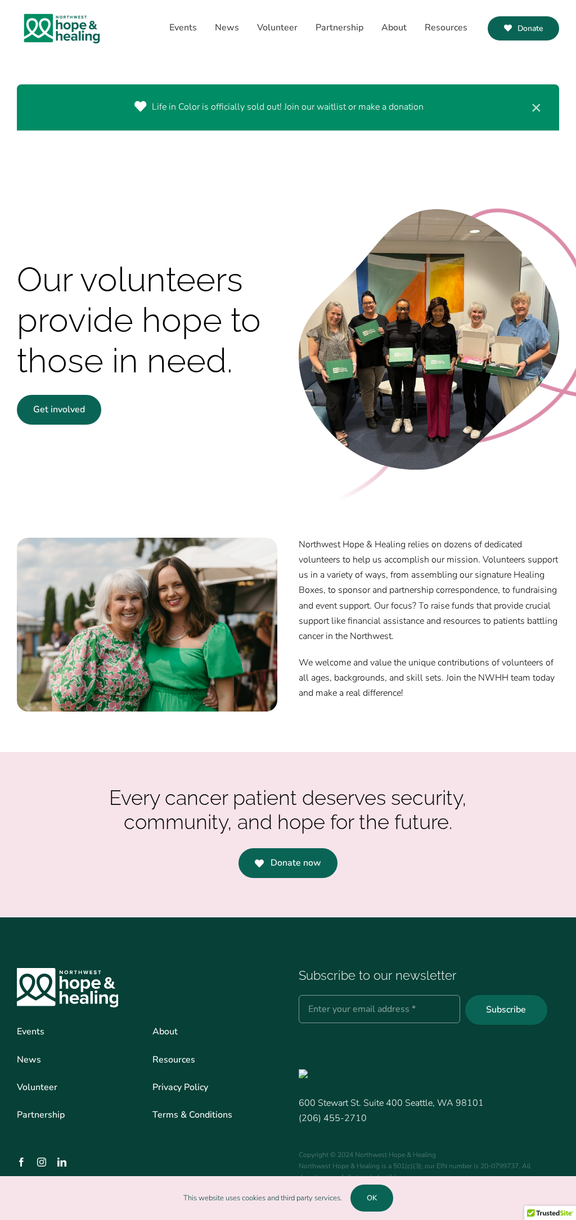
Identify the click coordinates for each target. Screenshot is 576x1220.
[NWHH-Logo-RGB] (62, 11)
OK (372, 1198)
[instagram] (41, 1162)
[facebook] (21, 1162)
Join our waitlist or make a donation (354, 107)
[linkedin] (61, 1162)
